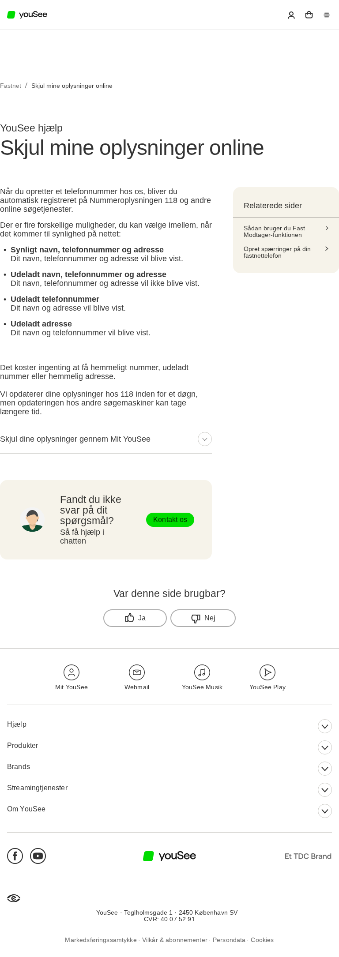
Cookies (262, 939)
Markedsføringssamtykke (100, 939)
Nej (210, 618)
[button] (291, 15)
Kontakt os (170, 519)
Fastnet (10, 85)
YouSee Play (267, 687)
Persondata (229, 939)
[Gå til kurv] (309, 15)
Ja (142, 618)
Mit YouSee (71, 687)
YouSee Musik (202, 687)
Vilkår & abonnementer (174, 939)
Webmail (136, 687)
